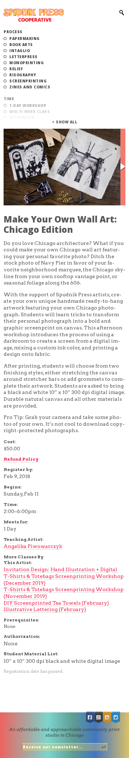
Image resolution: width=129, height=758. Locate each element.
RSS (107, 717)
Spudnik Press (34, 15)
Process (13, 31)
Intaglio (19, 50)
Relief (16, 68)
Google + (99, 717)
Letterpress (23, 56)
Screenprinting (28, 80)
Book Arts (21, 44)
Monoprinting (26, 62)
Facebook (90, 717)
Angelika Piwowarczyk (33, 546)
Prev (6, 167)
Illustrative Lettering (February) (45, 609)
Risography (22, 74)
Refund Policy (21, 459)
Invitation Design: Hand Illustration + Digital (60, 569)
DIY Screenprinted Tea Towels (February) (56, 603)
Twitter (116, 717)
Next (122, 167)
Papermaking (24, 38)
